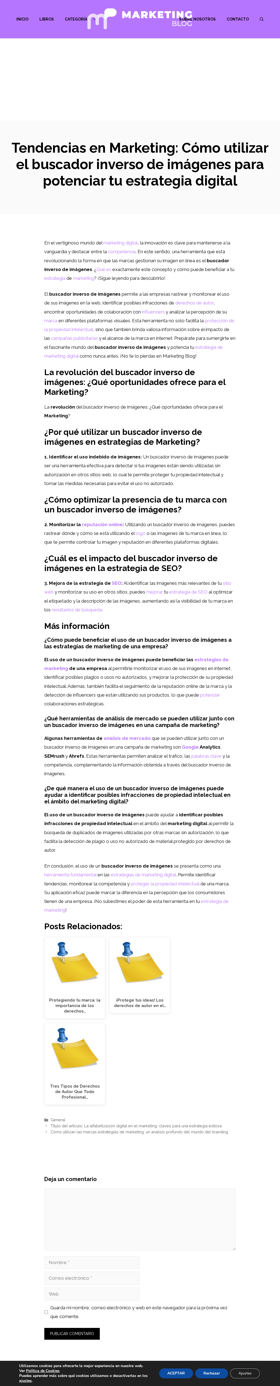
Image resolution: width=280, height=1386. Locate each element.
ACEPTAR (176, 1373)
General (58, 1119)
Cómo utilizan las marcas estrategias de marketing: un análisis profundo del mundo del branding (139, 1132)
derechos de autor (194, 303)
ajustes (25, 1380)
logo (140, 533)
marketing (83, 278)
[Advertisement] (140, 79)
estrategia (54, 278)
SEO (116, 583)
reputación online (102, 524)
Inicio (22, 19)
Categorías (77, 19)
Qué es (104, 269)
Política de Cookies (43, 1370)
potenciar (210, 695)
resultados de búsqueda (77, 609)
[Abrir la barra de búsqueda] (261, 19)
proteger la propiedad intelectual (165, 883)
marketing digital (120, 243)
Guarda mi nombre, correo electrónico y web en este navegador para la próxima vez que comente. (139, 1312)
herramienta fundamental (70, 874)
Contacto (238, 19)
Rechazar (211, 1373)
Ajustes (245, 1373)
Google (190, 747)
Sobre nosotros (197, 19)
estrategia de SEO (188, 592)
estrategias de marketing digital (143, 874)
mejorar (154, 592)
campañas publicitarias (74, 338)
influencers (153, 312)
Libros (46, 19)
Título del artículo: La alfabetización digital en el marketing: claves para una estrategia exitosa (136, 1125)
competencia (122, 251)
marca (50, 320)
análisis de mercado (127, 738)
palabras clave (206, 756)
